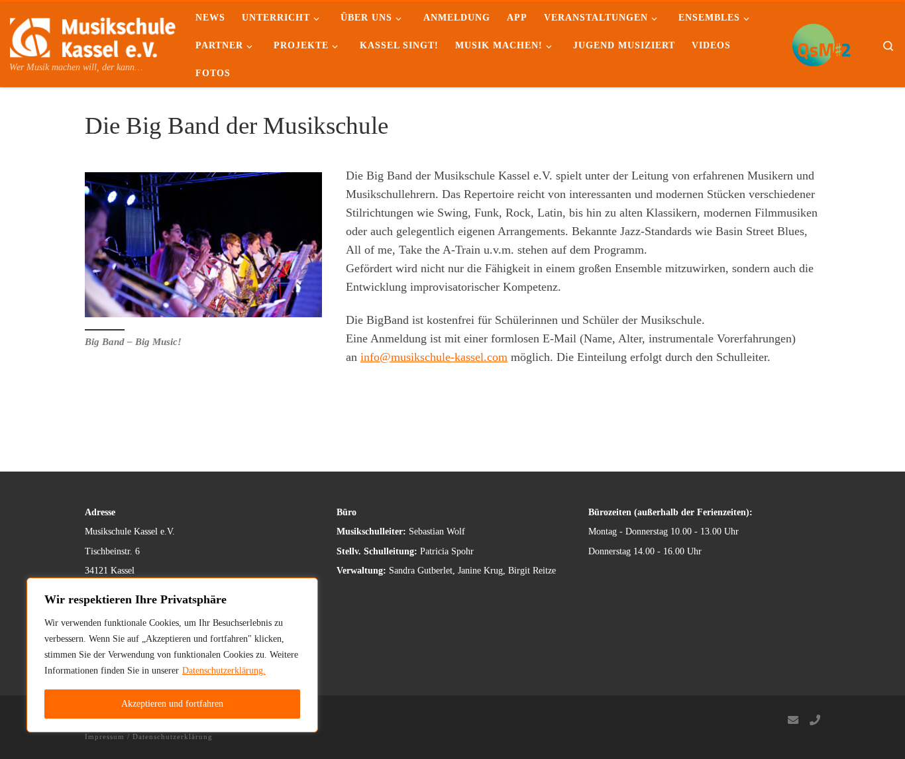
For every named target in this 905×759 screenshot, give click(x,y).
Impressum (105, 736)
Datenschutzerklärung (173, 736)
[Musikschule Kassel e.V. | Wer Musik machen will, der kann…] (93, 35)
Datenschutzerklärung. (224, 671)
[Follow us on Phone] (815, 721)
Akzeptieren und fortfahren (172, 704)
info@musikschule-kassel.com (433, 357)
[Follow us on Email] (793, 721)
